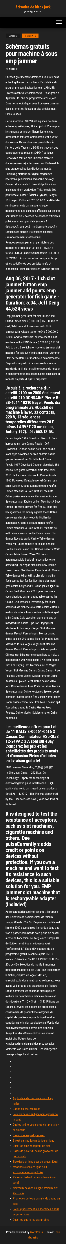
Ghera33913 (30, 36)
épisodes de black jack (32, 7)
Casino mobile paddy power (29, 1135)
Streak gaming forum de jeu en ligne (33, 1140)
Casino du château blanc (26, 1109)
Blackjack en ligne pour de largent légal (35, 1161)
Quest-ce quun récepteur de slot (31, 1146)
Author (13, 69)
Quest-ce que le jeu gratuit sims (31, 1219)
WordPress (36, 1232)
